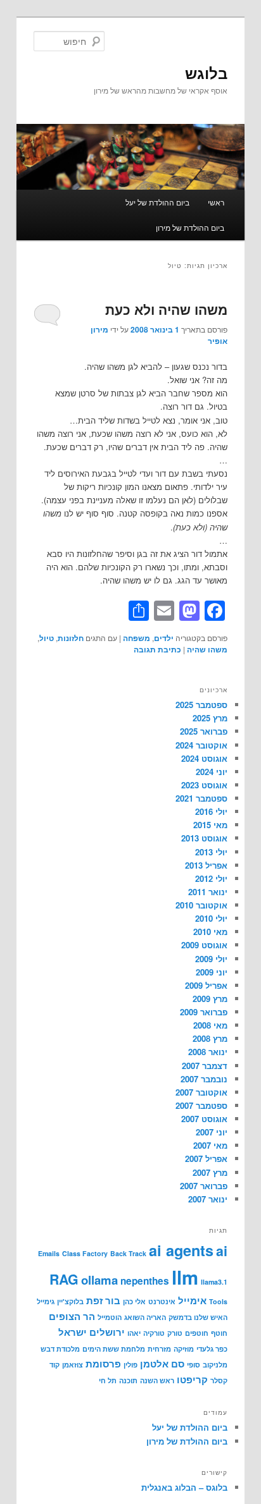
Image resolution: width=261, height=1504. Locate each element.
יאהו (134, 1333)
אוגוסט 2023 (204, 785)
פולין (130, 1364)
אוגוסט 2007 (204, 1119)
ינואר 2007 (207, 1199)
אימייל (192, 1300)
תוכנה (128, 1380)
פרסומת (103, 1364)
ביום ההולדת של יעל (157, 202)
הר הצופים (72, 1316)
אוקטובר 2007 (201, 1092)
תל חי (108, 1380)
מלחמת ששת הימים (113, 1349)
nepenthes (144, 1281)
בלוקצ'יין (70, 1301)
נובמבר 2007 (204, 1079)
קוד (54, 1364)
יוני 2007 (211, 1132)
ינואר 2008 (207, 1052)
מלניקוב (215, 1364)
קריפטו (192, 1379)
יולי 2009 (211, 959)
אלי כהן (134, 1301)
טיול (46, 638)
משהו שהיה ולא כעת (166, 309)
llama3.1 (214, 1282)
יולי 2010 (211, 918)
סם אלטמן (162, 1364)
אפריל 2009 (206, 985)
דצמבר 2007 (204, 1066)
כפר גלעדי (211, 1349)
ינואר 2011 (207, 892)
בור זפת (103, 1300)
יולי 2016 (211, 811)
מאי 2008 (210, 1025)
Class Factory (85, 1253)
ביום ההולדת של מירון (190, 227)
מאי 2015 (210, 825)
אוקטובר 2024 (201, 745)
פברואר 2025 (203, 731)
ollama (99, 1279)
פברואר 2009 (203, 1012)
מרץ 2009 (210, 999)
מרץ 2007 (210, 1172)
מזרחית (159, 1349)
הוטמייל (110, 1317)
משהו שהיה (207, 649)
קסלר (218, 1380)
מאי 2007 (210, 1145)
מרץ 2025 (210, 718)
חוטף (219, 1333)
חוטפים (196, 1333)
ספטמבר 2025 (201, 705)
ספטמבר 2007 (201, 1105)
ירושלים (107, 1332)
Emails (49, 1253)
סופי (193, 1364)
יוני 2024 (211, 772)
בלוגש (206, 72)
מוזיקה (184, 1349)
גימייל (45, 1301)
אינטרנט (161, 1301)
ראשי (216, 202)
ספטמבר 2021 (201, 798)
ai (221, 1251)
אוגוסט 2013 (204, 838)
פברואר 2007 (203, 1186)
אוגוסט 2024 (204, 758)
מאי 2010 (210, 932)
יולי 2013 (211, 852)
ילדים (164, 638)
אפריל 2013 (206, 865)
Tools (218, 1301)
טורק (174, 1333)
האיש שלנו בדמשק (198, 1317)
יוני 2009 (211, 972)
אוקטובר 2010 (201, 905)
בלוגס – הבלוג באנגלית (184, 1487)
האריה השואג (145, 1317)
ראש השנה (157, 1380)
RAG (64, 1279)
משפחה (136, 638)
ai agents (181, 1250)
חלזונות (71, 638)
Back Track (128, 1253)
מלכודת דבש (60, 1349)
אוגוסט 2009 (204, 945)
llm (185, 1277)
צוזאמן (72, 1364)
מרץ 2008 (210, 1038)
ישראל (72, 1332)
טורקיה (154, 1333)
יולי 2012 (211, 878)
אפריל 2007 (206, 1158)
